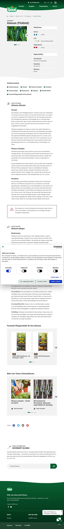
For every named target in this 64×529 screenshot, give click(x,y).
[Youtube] (11, 507)
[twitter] (18, 425)
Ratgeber (31, 6)
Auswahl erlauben (42, 281)
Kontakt (9, 518)
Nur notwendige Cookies (27, 281)
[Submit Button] (53, 466)
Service (55, 6)
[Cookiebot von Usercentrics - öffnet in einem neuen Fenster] (55, 247)
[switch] (24, 271)
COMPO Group (32, 518)
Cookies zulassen (55, 281)
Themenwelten (43, 6)
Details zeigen (55, 277)
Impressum (9, 525)
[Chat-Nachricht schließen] (61, 511)
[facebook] (14, 425)
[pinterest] (27, 425)
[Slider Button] (26, 35)
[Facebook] (8, 507)
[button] (15, 44)
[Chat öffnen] (59, 521)
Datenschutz (18, 525)
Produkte (21, 6)
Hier (28, 316)
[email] (23, 425)
